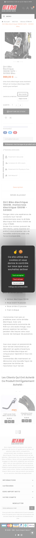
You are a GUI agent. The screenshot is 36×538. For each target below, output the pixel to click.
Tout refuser (18, 279)
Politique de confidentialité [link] (18, 287)
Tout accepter (18, 275)
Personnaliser (18, 283)
